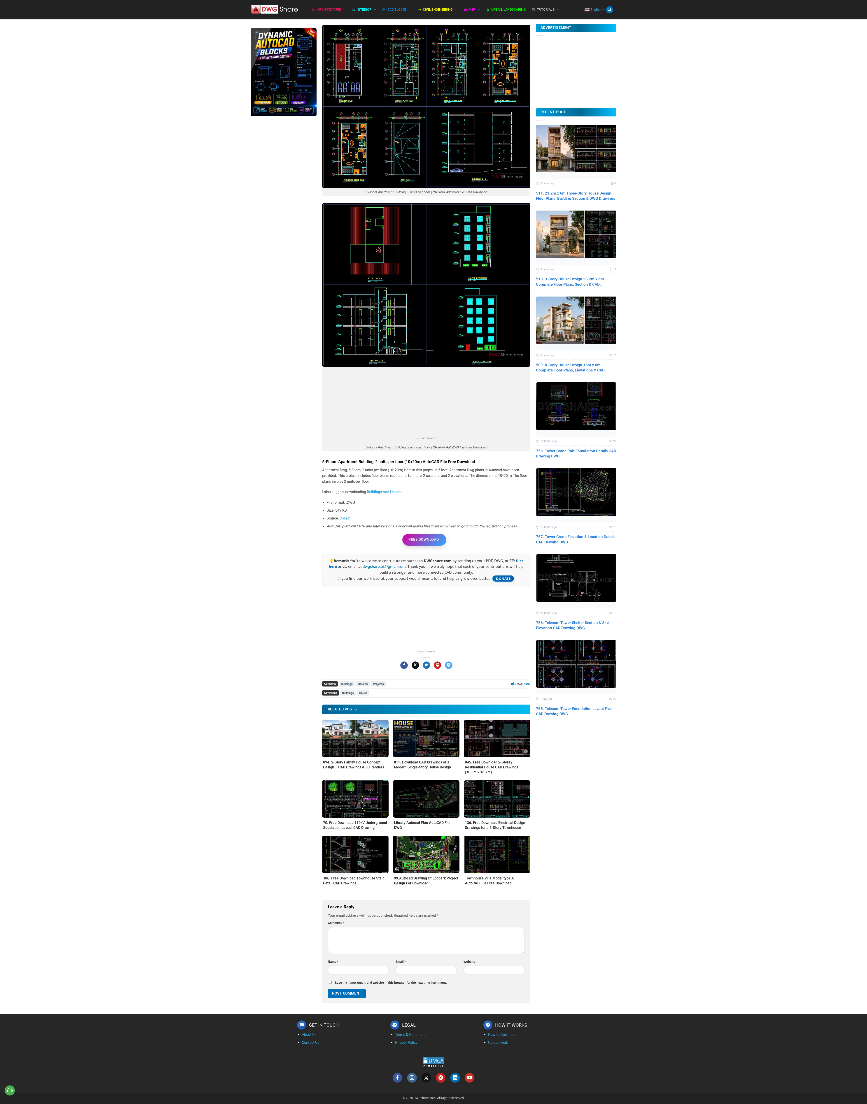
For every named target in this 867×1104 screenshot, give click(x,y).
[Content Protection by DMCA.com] (433, 1062)
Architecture (329, 10)
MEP (472, 10)
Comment (336, 923)
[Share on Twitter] (426, 665)
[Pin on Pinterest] (437, 665)
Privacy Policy (406, 1042)
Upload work (498, 1042)
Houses (363, 684)
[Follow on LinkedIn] (455, 1078)
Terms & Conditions (410, 1034)
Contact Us (310, 1042)
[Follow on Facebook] (397, 1078)
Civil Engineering (438, 10)
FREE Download (424, 539)
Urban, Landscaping (508, 10)
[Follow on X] (426, 1078)
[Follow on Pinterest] (441, 1078)
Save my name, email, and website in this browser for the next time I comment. (391, 983)
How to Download (502, 1034)
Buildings (347, 684)
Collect (345, 518)
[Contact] (10, 1090)
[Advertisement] (284, 191)
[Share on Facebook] (404, 665)
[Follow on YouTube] (469, 1078)
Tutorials (546, 10)
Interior (364, 10)
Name (333, 962)
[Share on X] (415, 665)
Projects (378, 684)
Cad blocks (397, 10)
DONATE (503, 578)
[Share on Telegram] (448, 665)
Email (401, 962)
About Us (309, 1034)
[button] (609, 10)
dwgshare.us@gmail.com (384, 566)
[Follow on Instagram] (412, 1078)
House (363, 693)
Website (469, 962)
